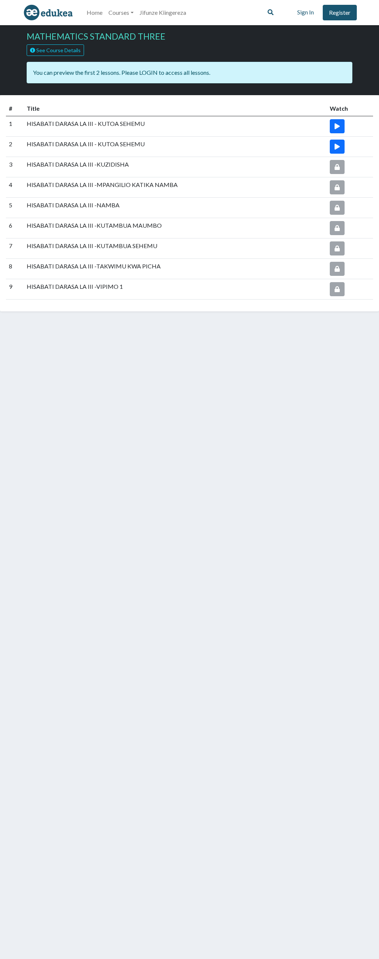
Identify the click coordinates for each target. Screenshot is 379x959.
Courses (118, 12)
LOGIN (148, 72)
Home (95, 12)
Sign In (305, 12)
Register (340, 12)
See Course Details (58, 50)
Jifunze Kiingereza (163, 12)
